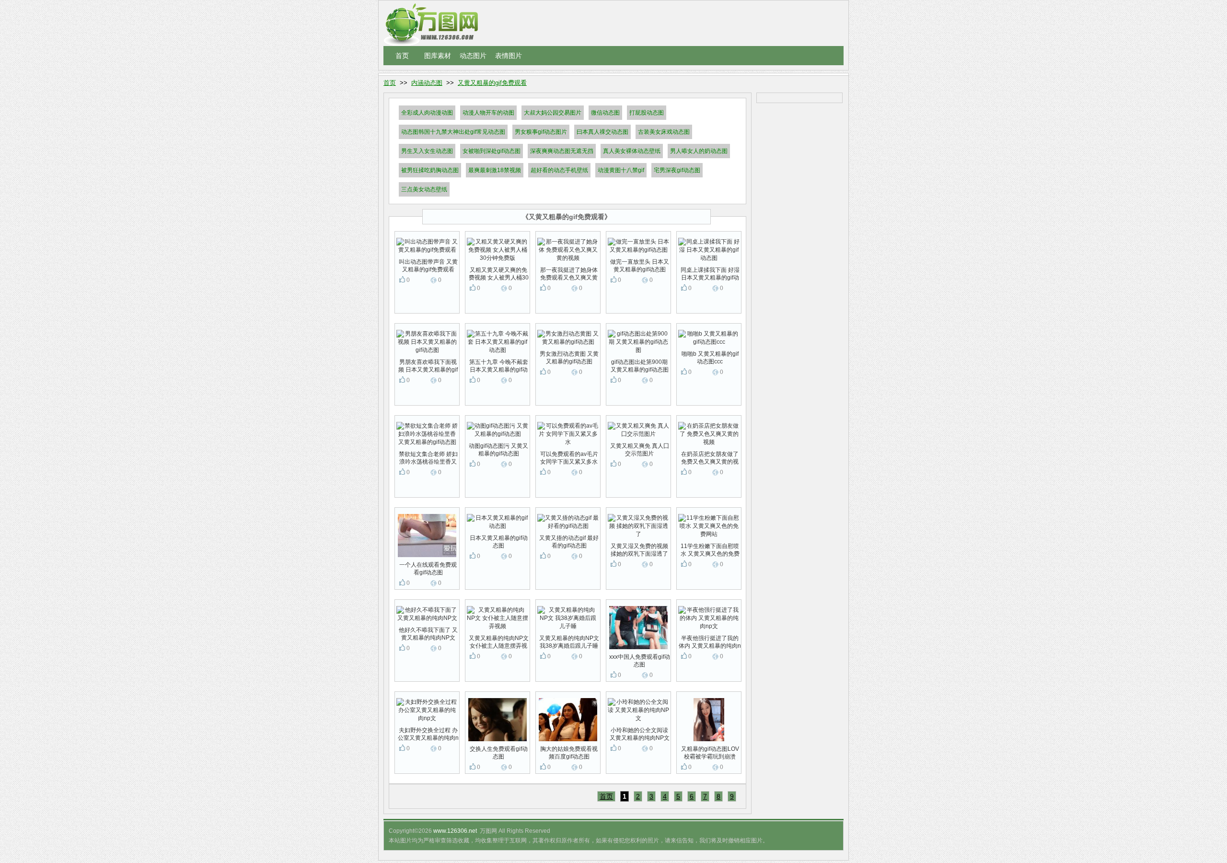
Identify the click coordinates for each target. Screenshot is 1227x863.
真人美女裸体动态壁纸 (631, 151)
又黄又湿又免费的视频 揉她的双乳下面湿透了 (639, 550)
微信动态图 (605, 112)
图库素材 (437, 55)
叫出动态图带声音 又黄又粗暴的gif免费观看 (428, 265)
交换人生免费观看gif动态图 (499, 753)
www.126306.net (455, 831)
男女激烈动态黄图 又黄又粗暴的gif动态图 (569, 357)
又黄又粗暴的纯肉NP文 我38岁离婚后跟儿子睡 (569, 642)
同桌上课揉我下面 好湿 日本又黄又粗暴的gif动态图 (710, 274)
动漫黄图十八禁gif (621, 170)
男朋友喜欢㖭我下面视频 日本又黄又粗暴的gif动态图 (428, 366)
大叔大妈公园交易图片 (552, 112)
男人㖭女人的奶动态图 (699, 151)
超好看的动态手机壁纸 (559, 170)
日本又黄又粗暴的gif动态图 (499, 542)
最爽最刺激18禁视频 (494, 170)
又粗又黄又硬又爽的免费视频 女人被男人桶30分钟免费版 (499, 274)
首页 (402, 55)
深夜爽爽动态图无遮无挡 (561, 151)
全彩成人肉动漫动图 (427, 112)
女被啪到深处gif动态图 (492, 151)
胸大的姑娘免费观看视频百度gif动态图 (569, 753)
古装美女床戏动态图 (664, 131)
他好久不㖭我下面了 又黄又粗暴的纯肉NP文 (428, 634)
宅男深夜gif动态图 (677, 170)
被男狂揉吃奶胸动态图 (430, 170)
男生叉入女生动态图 (427, 151)
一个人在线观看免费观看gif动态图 (428, 568)
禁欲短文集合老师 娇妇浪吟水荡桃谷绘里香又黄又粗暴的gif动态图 (428, 458)
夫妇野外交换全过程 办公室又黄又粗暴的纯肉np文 (428, 734)
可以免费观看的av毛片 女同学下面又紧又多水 (569, 458)
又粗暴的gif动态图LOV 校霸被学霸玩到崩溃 (710, 753)
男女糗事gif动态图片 (541, 131)
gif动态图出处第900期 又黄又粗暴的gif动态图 (640, 366)
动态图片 (473, 55)
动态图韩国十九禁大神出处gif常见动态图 (453, 131)
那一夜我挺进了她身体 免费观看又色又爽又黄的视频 (569, 274)
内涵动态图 (426, 82)
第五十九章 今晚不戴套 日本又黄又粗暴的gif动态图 (498, 366)
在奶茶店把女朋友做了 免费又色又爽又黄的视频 (710, 458)
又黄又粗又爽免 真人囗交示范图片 (639, 450)
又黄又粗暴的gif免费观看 (492, 82)
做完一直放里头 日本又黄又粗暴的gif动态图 (639, 265)
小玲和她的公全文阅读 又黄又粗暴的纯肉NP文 (640, 734)
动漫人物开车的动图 (488, 112)
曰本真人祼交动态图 (602, 131)
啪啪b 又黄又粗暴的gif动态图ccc (710, 357)
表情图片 (508, 55)
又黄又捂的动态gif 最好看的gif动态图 (569, 542)
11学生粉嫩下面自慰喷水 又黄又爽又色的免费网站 (710, 550)
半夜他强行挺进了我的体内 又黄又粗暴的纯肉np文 (710, 642)
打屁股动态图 (646, 112)
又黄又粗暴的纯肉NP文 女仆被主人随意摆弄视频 (499, 642)
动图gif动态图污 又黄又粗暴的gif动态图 (498, 450)
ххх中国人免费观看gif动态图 (639, 660)
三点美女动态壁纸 (424, 189)
